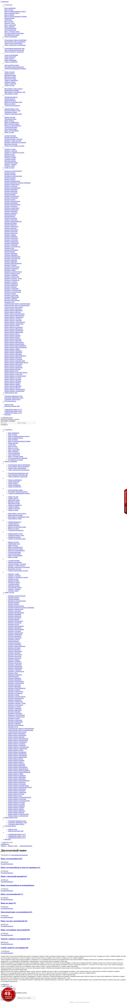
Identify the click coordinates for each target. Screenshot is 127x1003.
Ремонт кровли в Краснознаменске (15, 347)
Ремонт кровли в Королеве (12, 340)
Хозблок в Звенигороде (11, 208)
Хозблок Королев (9, 194)
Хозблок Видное (9, 251)
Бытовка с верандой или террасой (15, 142)
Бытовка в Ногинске (11, 233)
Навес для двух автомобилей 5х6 (14, 921)
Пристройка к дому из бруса (13, 88)
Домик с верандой (10, 83)
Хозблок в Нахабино (11, 189)
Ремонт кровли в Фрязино (12, 381)
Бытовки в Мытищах (11, 285)
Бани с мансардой (10, 25)
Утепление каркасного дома (13, 396)
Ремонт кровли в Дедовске (12, 319)
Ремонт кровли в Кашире (12, 335)
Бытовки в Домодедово (11, 266)
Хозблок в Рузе (9, 248)
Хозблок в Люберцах (11, 283)
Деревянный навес (10, 119)
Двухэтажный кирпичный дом (14, 50)
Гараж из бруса (9, 58)
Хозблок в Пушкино (10, 219)
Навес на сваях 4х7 (8, 903)
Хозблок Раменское (10, 225)
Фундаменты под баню (11, 35)
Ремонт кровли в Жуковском (13, 329)
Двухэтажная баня (10, 30)
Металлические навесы (11, 124)
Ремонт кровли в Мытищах (13, 354)
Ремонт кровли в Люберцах (13, 350)
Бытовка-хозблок (9, 156)
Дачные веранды (9, 99)
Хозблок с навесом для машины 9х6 (15, 939)
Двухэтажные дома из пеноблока (14, 41)
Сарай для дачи (9, 167)
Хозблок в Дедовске (10, 186)
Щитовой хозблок (10, 161)
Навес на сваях (9, 132)
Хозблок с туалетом (10, 151)
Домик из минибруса (11, 80)
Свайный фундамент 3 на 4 (13, 411)
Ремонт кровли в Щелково (12, 386)
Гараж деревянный (10, 60)
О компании (5, 1)
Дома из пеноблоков (10, 38)
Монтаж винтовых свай (12, 406)
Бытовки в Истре (9, 199)
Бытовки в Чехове (10, 293)
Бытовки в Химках (10, 265)
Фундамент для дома (11, 63)
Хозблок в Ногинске (10, 231)
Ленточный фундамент (11, 65)
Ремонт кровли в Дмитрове (13, 320)
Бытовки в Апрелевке (11, 288)
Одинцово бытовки (10, 218)
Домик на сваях (9, 85)
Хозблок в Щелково (10, 261)
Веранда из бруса (9, 104)
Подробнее (4, 864)
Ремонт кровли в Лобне (12, 349)
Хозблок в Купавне (10, 228)
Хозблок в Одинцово (11, 198)
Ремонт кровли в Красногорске (14, 344)
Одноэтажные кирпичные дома (14, 48)
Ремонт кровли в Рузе (11, 371)
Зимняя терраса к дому (11, 109)
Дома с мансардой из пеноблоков (15, 45)
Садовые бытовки (10, 136)
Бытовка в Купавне (10, 223)
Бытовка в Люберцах (11, 275)
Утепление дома (9, 394)
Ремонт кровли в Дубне (12, 325)
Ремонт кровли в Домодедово (13, 324)
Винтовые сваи (9, 403)
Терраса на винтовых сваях (13, 114)
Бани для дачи (8, 21)
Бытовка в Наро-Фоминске (13, 263)
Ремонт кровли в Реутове (12, 369)
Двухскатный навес (10, 129)
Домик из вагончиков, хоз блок (14, 146)
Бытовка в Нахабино (11, 203)
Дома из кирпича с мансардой (14, 52)
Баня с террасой (9, 26)
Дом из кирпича (9, 46)
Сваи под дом (8, 404)
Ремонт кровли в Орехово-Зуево (14, 361)
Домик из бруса (9, 73)
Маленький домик (10, 78)
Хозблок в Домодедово (11, 277)
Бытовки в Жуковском (11, 243)
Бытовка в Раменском (11, 209)
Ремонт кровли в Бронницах (13, 310)
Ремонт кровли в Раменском (13, 367)
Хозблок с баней (9, 166)
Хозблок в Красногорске (12, 201)
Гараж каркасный (10, 57)
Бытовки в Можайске (11, 250)
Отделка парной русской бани (14, 33)
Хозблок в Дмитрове (11, 245)
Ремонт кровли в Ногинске (13, 357)
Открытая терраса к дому (12, 110)
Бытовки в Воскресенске (12, 256)
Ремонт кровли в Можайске (13, 352)
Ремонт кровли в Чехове (12, 384)
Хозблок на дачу (9, 154)
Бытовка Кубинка (10, 177)
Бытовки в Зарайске (10, 298)
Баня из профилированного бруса (15, 11)
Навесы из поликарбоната (12, 125)
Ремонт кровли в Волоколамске (14, 314)
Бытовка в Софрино (10, 236)
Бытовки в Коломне (10, 260)
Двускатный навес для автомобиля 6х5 (16, 912)
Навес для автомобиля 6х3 (11, 859)
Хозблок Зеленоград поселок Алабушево (17, 183)
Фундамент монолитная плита (14, 67)
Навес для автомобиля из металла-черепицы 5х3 (20, 867)
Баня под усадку (9, 23)
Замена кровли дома (10, 392)
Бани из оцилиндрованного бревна (15, 16)
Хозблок (7, 147)
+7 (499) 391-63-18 (6, 417)
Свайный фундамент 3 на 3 (13, 413)
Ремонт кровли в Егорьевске (13, 327)
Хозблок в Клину (9, 179)
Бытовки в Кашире (10, 287)
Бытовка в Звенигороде (11, 184)
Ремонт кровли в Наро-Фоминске (15, 356)
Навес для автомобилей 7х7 (12, 894)
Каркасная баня (9, 18)
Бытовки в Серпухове (11, 295)
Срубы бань (8, 20)
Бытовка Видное (9, 216)
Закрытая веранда (10, 100)
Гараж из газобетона (10, 62)
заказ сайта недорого (82, 1002)
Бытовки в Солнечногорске (13, 176)
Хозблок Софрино (10, 235)
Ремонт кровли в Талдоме (12, 379)
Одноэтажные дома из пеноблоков (15, 40)
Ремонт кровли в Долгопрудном (14, 322)
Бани (6, 6)
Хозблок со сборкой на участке (14, 152)
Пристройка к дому (10, 87)
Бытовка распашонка (11, 137)
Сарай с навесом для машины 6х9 (14, 948)
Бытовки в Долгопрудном (12, 290)
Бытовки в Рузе (9, 302)
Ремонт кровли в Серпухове (13, 374)
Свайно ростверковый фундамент (15, 68)
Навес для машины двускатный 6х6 (15, 930)
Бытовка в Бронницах (11, 226)
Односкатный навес (10, 127)
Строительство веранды (12, 105)
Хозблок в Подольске (11, 238)
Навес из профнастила (11, 122)
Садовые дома (8, 70)
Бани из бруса (8, 10)
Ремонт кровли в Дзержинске (13, 317)
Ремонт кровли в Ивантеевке (13, 332)
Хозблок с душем (9, 149)
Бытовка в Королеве (10, 191)
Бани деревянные (10, 8)
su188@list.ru (5, 844)
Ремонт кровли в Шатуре (12, 387)
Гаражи (6, 53)
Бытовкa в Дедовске (10, 206)
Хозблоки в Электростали (12, 292)
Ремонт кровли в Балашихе (13, 308)
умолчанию (15, 855)
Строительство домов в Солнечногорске (17, 303)
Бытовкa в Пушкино (10, 193)
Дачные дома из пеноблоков (13, 43)
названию (25, 855)
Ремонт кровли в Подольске (13, 364)
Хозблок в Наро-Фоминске (13, 221)
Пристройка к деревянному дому (14, 92)
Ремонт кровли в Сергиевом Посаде (15, 372)
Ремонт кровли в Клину (12, 337)
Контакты (7, 414)
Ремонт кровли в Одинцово (13, 359)
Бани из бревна (9, 15)
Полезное (7, 408)
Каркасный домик (10, 75)
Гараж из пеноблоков (11, 55)
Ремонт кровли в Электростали (14, 391)
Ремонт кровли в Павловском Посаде (16, 362)
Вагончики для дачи (10, 144)
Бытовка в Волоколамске (12, 188)
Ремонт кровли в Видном (12, 312)
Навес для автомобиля (11, 130)
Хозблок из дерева (10, 157)
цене (20, 855)
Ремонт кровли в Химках (12, 382)
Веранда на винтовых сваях (13, 102)
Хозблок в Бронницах (11, 241)
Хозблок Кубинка (10, 174)
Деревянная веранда (10, 97)
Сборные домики (9, 82)
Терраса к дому (9, 107)
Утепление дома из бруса (12, 399)
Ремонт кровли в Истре (11, 334)
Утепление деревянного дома (13, 397)
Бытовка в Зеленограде (11, 196)
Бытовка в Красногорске (12, 181)
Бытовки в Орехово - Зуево (13, 278)
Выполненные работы (11, 169)
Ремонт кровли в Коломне (12, 339)
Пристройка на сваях (11, 94)
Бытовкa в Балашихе (11, 213)
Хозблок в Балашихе (10, 211)
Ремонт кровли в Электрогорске (14, 389)
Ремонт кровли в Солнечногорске (15, 376)
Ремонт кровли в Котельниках (14, 342)
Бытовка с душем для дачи (12, 141)
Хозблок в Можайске (11, 255)
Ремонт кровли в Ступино (12, 377)
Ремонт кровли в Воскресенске (14, 315)
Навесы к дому (9, 115)
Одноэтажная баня (10, 28)
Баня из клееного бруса (11, 13)
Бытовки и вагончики (11, 134)
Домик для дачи (9, 72)
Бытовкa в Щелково (10, 253)
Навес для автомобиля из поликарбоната (17, 885)
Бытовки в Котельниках (12, 300)
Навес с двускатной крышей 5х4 (14, 876)
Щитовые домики (10, 77)
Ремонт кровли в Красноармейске (15, 345)
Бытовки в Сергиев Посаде (13, 272)
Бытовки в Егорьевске (11, 268)
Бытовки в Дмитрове (11, 240)
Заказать (10, 864)
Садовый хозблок (10, 159)
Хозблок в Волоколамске (12, 204)
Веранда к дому (9, 95)
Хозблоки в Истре (10, 214)
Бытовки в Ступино (10, 282)
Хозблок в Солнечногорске (13, 171)
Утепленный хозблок (11, 162)
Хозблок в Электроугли (11, 280)
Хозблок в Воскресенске (12, 273)
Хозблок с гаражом (10, 164)
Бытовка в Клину (10, 172)
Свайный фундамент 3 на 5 (13, 409)
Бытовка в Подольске (11, 230)
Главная (3, 846)
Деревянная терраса (10, 112)
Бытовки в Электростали (12, 246)
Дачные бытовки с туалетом (13, 139)
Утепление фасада (10, 401)
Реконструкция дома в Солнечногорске (16, 305)
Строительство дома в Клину (13, 307)
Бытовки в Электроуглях (12, 258)
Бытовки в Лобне (10, 270)
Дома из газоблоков (10, 36)
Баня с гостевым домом (11, 31)
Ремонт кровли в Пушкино (13, 366)
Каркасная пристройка (11, 90)
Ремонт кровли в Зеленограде (13, 330)
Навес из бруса (9, 120)
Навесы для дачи (9, 117)
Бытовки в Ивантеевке (11, 297)
